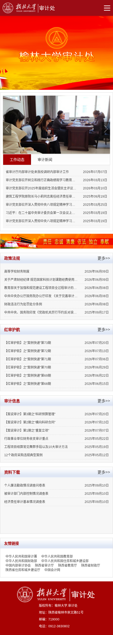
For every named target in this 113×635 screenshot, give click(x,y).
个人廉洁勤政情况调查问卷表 (24, 485)
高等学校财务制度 (16, 271)
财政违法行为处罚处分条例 (23, 304)
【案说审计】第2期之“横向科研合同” (29, 422)
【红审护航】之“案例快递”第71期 (27, 359)
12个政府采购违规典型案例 (23, 455)
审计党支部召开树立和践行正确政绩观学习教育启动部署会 (41, 180)
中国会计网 (52, 570)
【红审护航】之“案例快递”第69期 (27, 375)
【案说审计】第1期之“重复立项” (26, 430)
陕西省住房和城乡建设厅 (23, 570)
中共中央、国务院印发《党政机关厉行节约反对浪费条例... (41, 312)
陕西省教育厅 (67, 565)
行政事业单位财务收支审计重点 (26, 439)
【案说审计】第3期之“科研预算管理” (29, 414)
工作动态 (17, 159)
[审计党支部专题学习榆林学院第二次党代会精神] (56, 125)
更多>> (103, 258)
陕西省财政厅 (90, 565)
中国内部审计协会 (18, 565)
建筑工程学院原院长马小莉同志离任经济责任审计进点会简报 (41, 196)
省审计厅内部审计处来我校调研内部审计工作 (37, 172)
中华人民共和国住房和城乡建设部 (65, 561)
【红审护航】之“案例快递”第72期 (27, 351)
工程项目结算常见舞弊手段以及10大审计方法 (36, 447)
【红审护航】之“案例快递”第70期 (27, 367)
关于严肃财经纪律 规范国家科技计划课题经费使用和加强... (41, 280)
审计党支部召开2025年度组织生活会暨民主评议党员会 (41, 188)
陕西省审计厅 (44, 565)
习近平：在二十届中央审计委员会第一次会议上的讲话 (41, 213)
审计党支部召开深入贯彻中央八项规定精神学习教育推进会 (41, 205)
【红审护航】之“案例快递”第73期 (27, 343)
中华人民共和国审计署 (21, 556)
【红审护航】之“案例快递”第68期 (27, 384)
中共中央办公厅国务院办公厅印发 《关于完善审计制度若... (41, 296)
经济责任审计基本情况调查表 (24, 502)
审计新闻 (45, 159)
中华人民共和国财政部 (21, 561)
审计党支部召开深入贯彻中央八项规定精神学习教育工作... (41, 221)
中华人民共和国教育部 (57, 556)
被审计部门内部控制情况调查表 (26, 494)
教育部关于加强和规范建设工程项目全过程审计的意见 (41, 288)
